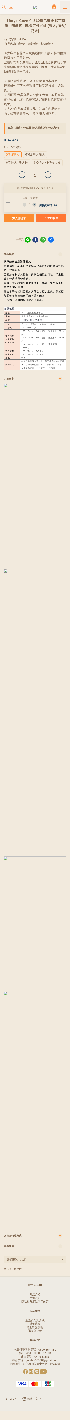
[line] (28, 240)
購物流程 (35, 1323)
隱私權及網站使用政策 (35, 1301)
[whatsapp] (43, 240)
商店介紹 (35, 1294)
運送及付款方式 (35, 1320)
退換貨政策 (35, 1330)
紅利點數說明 (35, 1327)
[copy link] (51, 240)
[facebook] (35, 240)
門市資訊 (35, 1298)
